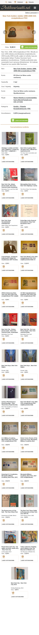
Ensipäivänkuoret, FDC (22, 108)
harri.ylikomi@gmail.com (23, 100)
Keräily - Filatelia (20, 106)
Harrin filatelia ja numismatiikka (25, 98)
